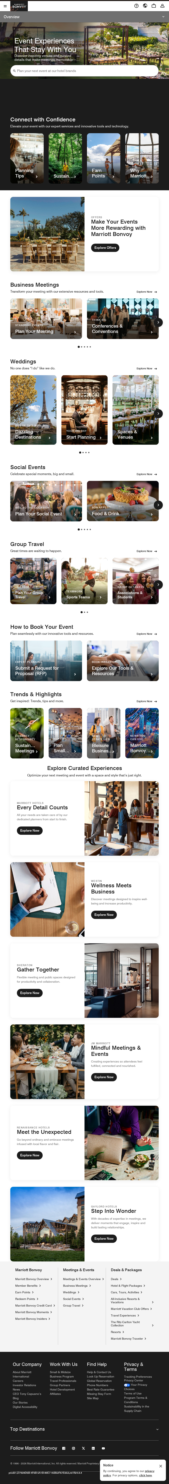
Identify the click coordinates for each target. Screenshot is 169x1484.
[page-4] (87, 346)
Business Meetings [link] (75, 1285)
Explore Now (144, 291)
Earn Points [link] (22, 1292)
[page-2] (81, 346)
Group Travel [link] (71, 1305)
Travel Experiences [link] (123, 1315)
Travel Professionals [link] (63, 1380)
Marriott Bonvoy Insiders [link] (31, 1318)
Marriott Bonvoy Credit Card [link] (33, 1305)
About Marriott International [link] (22, 1374)
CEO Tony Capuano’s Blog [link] (27, 1396)
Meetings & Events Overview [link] (82, 1279)
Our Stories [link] (20, 1402)
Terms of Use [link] (133, 1393)
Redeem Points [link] (25, 1299)
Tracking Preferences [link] (138, 1376)
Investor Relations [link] (24, 1385)
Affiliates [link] (55, 1393)
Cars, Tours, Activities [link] (125, 1292)
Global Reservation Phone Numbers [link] (99, 1383)
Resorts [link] (116, 1332)
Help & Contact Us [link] (99, 1372)
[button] (14, 70)
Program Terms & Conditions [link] (135, 1400)
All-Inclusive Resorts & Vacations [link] (130, 1300)
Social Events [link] (72, 1299)
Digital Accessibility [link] (25, 1407)
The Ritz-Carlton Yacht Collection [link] (130, 1323)
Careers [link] (18, 1380)
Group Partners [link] (60, 1385)
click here (145, 1475)
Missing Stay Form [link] (99, 1393)
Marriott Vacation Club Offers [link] (130, 1308)
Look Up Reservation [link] (100, 1376)
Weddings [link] (69, 1292)
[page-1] (78, 346)
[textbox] (84, 71)
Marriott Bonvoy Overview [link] (32, 1279)
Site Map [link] (93, 1398)
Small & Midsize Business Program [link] (62, 1374)
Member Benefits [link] (26, 1285)
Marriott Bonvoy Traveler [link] (127, 1338)
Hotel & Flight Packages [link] (126, 1285)
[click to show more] (158, 322)
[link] (140, 1387)
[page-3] (84, 346)
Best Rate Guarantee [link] (100, 1389)
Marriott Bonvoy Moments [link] (32, 1312)
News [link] (16, 1389)
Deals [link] (114, 1279)
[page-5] (90, 346)
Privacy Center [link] (133, 1380)
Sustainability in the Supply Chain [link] (136, 1408)
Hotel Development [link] (62, 1389)
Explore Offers (105, 248)
